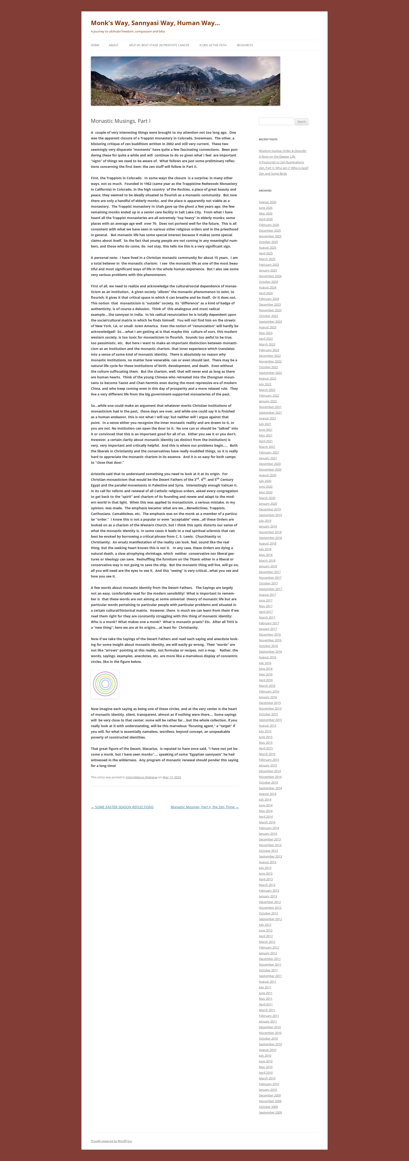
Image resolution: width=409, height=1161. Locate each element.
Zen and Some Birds (273, 173)
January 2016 (268, 697)
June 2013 (265, 873)
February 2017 (269, 623)
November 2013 (270, 845)
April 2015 (266, 748)
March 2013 (267, 885)
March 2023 (267, 344)
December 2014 (270, 771)
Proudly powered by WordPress (111, 1141)
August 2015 (267, 725)
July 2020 (265, 481)
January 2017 (268, 629)
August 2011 (267, 981)
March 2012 (267, 942)
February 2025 (269, 264)
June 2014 (265, 805)
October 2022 (268, 367)
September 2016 (270, 651)
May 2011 (265, 998)
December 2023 (270, 304)
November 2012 (270, 907)
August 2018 (267, 543)
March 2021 (267, 447)
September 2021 (270, 412)
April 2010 (266, 1072)
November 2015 (270, 708)
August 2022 (267, 378)
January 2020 (268, 503)
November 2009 (270, 1101)
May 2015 (265, 742)
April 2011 (266, 1004)
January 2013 (268, 896)
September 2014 (270, 788)
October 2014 (268, 782)
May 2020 (265, 492)
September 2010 (270, 1044)
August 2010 (267, 1050)
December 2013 (270, 839)
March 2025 (267, 259)
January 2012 (268, 953)
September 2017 (270, 589)
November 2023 (270, 310)
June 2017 (265, 600)
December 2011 (270, 959)
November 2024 (270, 276)
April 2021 (266, 441)
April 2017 (266, 612)
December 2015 (270, 703)
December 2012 (270, 902)
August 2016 (267, 657)
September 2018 (270, 538)
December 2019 (270, 509)
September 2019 (270, 515)
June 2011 (265, 993)
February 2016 (269, 691)
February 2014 (269, 828)
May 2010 (265, 1067)
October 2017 (268, 583)
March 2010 (267, 1078)
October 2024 (268, 282)
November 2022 (270, 361)
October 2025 (268, 242)
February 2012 (269, 947)
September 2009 (270, 1112)
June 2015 (265, 737)
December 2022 (270, 355)
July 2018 (265, 549)
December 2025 (270, 230)
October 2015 (268, 714)
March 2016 (267, 686)
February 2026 (269, 225)
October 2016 (268, 646)
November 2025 (270, 236)
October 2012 (268, 913)
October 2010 (268, 1038)
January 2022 (268, 401)
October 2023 (268, 316)
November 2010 (270, 1033)
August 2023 (267, 327)
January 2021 (268, 458)
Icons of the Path (213, 45)
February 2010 (269, 1084)
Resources (245, 45)
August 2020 (267, 475)
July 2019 (265, 521)
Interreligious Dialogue (141, 777)
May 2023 (265, 333)
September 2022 (270, 373)
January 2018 (268, 566)
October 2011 (268, 970)
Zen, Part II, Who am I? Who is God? (284, 168)
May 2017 (265, 606)
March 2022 (267, 390)
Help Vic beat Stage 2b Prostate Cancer (159, 45)
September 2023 (270, 321)
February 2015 (269, 759)
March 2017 (267, 617)
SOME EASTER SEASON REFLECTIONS (122, 807)
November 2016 (270, 640)
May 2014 (265, 811)
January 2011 (268, 1021)
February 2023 (269, 350)
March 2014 (267, 822)
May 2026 (265, 213)
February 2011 (269, 1016)
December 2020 (270, 464)
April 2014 (266, 816)
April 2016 (266, 680)
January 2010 (268, 1090)
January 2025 (268, 270)
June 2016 (265, 668)
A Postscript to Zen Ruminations (281, 162)
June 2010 (265, 1061)
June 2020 (265, 486)
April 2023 (266, 338)
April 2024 (266, 293)
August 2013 (267, 862)
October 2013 (268, 851)
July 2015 (265, 731)
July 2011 (265, 987)
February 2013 (269, 890)
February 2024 (269, 299)
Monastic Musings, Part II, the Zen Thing (205, 807)
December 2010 (270, 1027)
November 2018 (270, 532)
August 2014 (267, 794)
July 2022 (265, 384)
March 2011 (267, 1010)
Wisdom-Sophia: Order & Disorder (283, 151)
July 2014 (265, 799)
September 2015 (270, 720)
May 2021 (265, 435)
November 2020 (270, 469)
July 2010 (265, 1055)
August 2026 (267, 202)
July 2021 (265, 424)
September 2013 (270, 856)
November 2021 (270, 407)
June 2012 (265, 930)
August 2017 (267, 594)
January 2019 (268, 526)
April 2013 (266, 879)
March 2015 (267, 754)
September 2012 (270, 919)
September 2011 (270, 976)
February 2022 (269, 395)
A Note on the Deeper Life (277, 156)
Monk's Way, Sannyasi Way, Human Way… (155, 22)
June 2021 (265, 429)
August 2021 (267, 418)
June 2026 (265, 208)
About (114, 45)
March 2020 (267, 498)
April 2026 (266, 219)
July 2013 (265, 868)
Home (95, 45)
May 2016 (265, 674)
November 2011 (270, 964)
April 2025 (266, 253)
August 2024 (267, 287)
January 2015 (268, 765)
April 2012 (266, 936)
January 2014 (268, 833)
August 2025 (267, 247)
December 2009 (270, 1095)
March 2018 (267, 560)
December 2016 (270, 634)
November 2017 (270, 577)
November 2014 (270, 777)
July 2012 (265, 924)
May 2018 (265, 555)
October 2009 (268, 1107)
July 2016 (265, 663)
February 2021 (269, 452)
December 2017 (270, 572)
